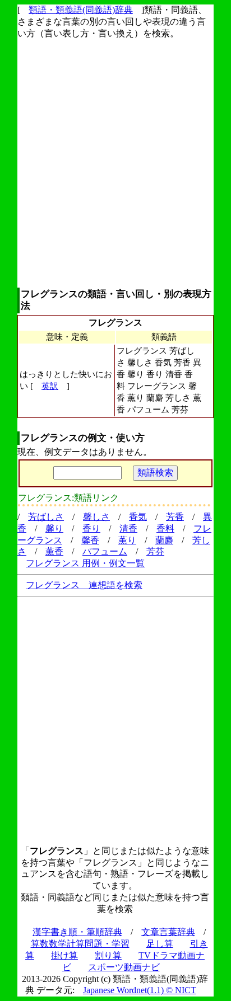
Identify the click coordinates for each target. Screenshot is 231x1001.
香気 (138, 516)
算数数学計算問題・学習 (80, 943)
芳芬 (155, 551)
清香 (128, 528)
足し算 (159, 943)
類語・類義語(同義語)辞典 (81, 10)
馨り (54, 528)
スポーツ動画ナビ (124, 967)
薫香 (54, 551)
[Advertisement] (115, 163)
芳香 (175, 516)
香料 (165, 528)
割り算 (108, 955)
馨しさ (96, 516)
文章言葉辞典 (168, 932)
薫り (127, 540)
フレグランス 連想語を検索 (84, 585)
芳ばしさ (46, 516)
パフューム (104, 551)
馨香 (90, 540)
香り (91, 528)
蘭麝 (164, 540)
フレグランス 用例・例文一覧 (85, 563)
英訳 (49, 386)
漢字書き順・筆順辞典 (77, 932)
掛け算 (64, 955)
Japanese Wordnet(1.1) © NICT (139, 990)
